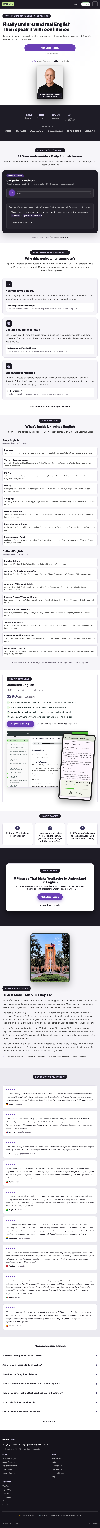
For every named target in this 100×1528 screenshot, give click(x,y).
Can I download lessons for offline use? (21, 1411)
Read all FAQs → (50, 1421)
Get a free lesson (50, 48)
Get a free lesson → (59, 237)
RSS (4, 1501)
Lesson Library (57, 1473)
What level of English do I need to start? (22, 1355)
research (48, 1043)
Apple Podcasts (9, 1462)
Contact (5, 1504)
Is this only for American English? (19, 1402)
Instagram (6, 1497)
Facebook (6, 1493)
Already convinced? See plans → (36, 57)
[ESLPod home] (8, 4)
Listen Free (7, 1469)
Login (74, 4)
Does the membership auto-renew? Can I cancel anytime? (31, 1383)
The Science (56, 1469)
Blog (53, 1477)
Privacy (88, 1523)
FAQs (53, 1462)
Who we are (56, 1458)
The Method (56, 1466)
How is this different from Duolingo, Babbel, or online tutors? (32, 1393)
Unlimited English (9, 1458)
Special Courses (9, 1473)
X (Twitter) (6, 1490)
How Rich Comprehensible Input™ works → (50, 406)
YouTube (6, 1486)
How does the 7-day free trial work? (20, 1374)
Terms (95, 1523)
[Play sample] (12, 192)
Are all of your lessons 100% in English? (22, 1365)
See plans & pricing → (20, 724)
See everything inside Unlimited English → (57, 724)
